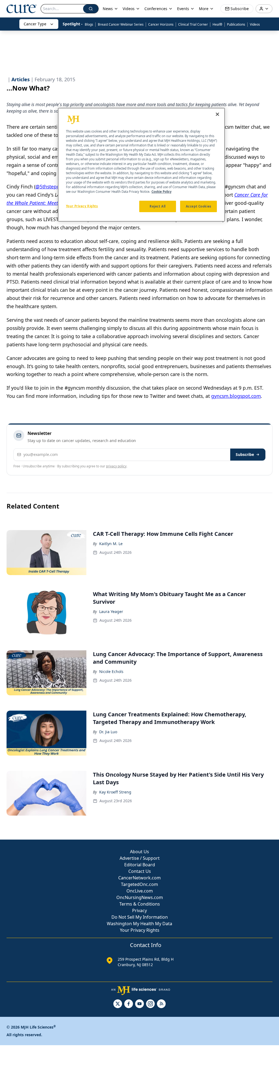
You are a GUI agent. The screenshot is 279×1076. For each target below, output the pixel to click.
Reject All (158, 206)
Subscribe (245, 454)
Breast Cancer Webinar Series (121, 24)
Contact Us (139, 871)
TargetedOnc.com (139, 884)
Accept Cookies (198, 206)
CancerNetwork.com (139, 878)
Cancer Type (35, 23)
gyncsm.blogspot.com (236, 396)
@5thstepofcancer (55, 186)
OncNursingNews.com (139, 897)
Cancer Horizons (161, 24)
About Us (139, 852)
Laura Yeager (111, 611)
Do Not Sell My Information (139, 917)
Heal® (217, 24)
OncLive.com (139, 891)
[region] (141, 165)
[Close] (217, 114)
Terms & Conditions (139, 904)
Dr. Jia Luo (108, 731)
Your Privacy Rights (139, 930)
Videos (255, 24)
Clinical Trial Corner (193, 24)
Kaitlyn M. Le (111, 543)
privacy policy (116, 466)
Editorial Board (139, 865)
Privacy (139, 910)
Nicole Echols (111, 671)
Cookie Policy (161, 192)
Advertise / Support (140, 858)
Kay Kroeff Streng (115, 792)
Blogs (89, 24)
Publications (236, 24)
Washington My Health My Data (139, 924)
